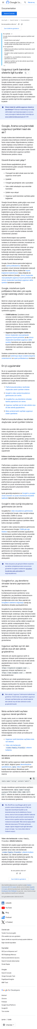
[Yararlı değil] (21, 24)
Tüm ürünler (5, 1011)
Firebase (4, 1002)
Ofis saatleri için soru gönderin (11, 936)
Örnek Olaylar (6, 964)
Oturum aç (31, 2)
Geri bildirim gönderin (11, 28)
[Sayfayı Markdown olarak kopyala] (25, 73)
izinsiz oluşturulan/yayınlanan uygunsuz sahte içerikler (19, 339)
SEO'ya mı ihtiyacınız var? (9, 951)
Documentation (9, 8)
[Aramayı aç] (25, 2)
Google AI (4, 1008)
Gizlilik (9, 1019)
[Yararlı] (18, 24)
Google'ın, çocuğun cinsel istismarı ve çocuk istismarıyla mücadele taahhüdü (18, 495)
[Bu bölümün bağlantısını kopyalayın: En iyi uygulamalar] (22, 366)
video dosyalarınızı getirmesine (22, 511)
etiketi (16, 767)
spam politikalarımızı (21, 358)
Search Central (20, 2)
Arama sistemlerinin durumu (10, 958)
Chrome (4, 998)
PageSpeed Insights (8, 979)
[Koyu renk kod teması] (30, 778)
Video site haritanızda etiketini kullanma (19, 747)
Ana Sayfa (4, 20)
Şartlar (4, 1019)
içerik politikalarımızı (13, 266)
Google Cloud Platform (9, 1005)
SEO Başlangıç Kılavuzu (9, 954)
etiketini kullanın (17, 852)
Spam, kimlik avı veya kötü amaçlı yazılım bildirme (17, 939)
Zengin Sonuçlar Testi (8, 976)
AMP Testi (5, 982)
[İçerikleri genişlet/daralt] (12, 34)
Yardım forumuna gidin (9, 933)
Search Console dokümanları (10, 961)
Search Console (9, 13)
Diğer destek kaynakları (9, 942)
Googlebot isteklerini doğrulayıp (13, 603)
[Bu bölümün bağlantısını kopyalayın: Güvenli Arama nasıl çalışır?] (28, 160)
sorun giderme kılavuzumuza (14, 117)
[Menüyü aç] (3, 2)
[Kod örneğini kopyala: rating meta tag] (33, 778)
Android (4, 995)
